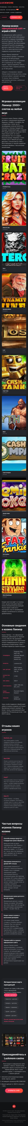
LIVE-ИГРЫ (21, 7)
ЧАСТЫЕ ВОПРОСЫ (12, 9)
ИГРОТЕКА (15, 7)
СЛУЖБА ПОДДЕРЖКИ (16, 12)
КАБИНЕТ (4, 17)
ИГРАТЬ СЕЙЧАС (5, 87)
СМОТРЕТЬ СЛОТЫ (19, 88)
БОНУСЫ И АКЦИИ (4, 12)
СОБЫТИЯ (2, 9)
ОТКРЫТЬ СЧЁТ (16, 17)
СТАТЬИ (10, 7)
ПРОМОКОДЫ (3, 7)
